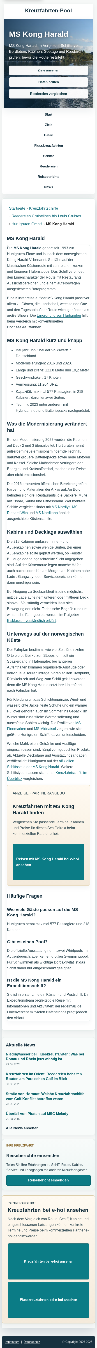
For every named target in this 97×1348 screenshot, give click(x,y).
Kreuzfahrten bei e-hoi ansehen (48, 1261)
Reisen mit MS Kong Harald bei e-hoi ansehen (47, 862)
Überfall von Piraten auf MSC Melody (37, 1114)
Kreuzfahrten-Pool (48, 10)
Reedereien (49, 166)
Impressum (12, 1341)
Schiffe (48, 156)
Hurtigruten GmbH (27, 224)
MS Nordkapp (47, 513)
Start (48, 114)
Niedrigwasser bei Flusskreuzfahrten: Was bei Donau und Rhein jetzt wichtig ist (45, 1056)
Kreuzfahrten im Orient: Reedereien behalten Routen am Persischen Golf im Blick (44, 1076)
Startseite (17, 208)
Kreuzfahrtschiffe (43, 208)
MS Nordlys (61, 507)
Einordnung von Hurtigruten (59, 315)
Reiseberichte (48, 177)
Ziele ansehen (48, 70)
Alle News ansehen (22, 1128)
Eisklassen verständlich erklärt (31, 621)
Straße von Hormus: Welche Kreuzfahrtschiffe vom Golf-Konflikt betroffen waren (45, 1096)
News (48, 187)
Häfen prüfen (48, 82)
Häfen (48, 135)
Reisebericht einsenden (48, 1180)
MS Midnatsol (45, 729)
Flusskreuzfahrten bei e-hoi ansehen (48, 1300)
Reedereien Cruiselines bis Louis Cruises (46, 216)
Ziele (48, 125)
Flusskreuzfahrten (48, 145)
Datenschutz (32, 1341)
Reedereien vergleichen (48, 94)
